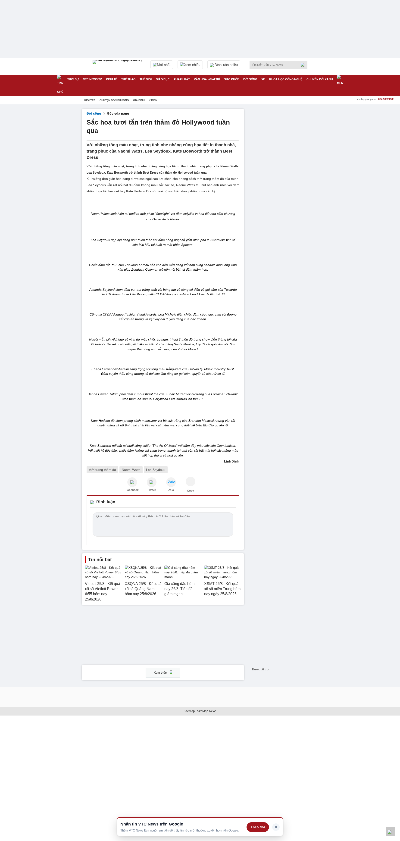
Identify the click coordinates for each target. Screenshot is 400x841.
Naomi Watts (131, 470)
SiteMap (189, 711)
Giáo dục (163, 79)
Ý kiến (153, 100)
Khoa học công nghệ (285, 79)
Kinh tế (111, 79)
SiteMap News (206, 711)
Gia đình (139, 100)
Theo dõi (258, 827)
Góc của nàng (118, 113)
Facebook (132, 490)
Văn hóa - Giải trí (207, 79)
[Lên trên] (390, 831)
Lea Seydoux (155, 470)
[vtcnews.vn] (132, 482)
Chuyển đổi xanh (319, 79)
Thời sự (73, 79)
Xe (263, 79)
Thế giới (146, 79)
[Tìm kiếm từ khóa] (303, 64)
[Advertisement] (283, 178)
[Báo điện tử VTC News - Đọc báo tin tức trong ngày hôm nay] (118, 66)
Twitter (151, 490)
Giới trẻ (89, 100)
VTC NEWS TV (92, 79)
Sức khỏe (231, 79)
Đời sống (250, 79)
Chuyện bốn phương (114, 100)
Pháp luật (182, 79)
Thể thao (128, 79)
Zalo (171, 490)
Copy (190, 490)
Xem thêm (161, 672)
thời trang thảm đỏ (102, 470)
